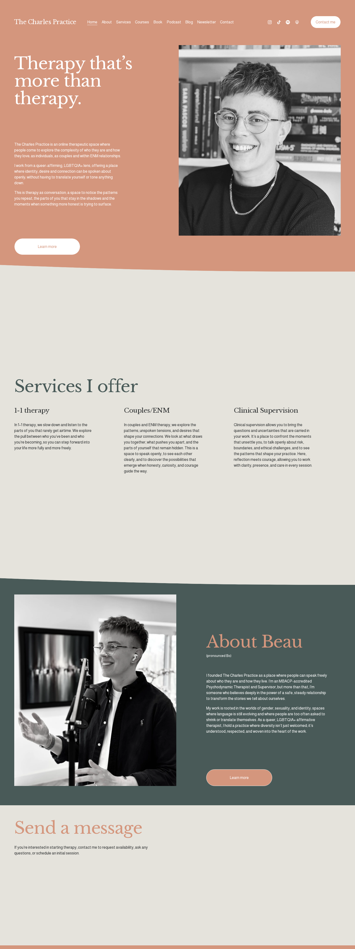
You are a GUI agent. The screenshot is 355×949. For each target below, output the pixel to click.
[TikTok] (279, 22)
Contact (227, 22)
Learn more (47, 247)
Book (157, 22)
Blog (189, 22)
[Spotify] (287, 22)
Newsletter (206, 22)
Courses (142, 22)
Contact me (325, 22)
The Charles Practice (45, 22)
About (107, 22)
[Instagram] (269, 22)
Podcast (174, 22)
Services (123, 22)
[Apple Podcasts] (297, 22)
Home (92, 22)
